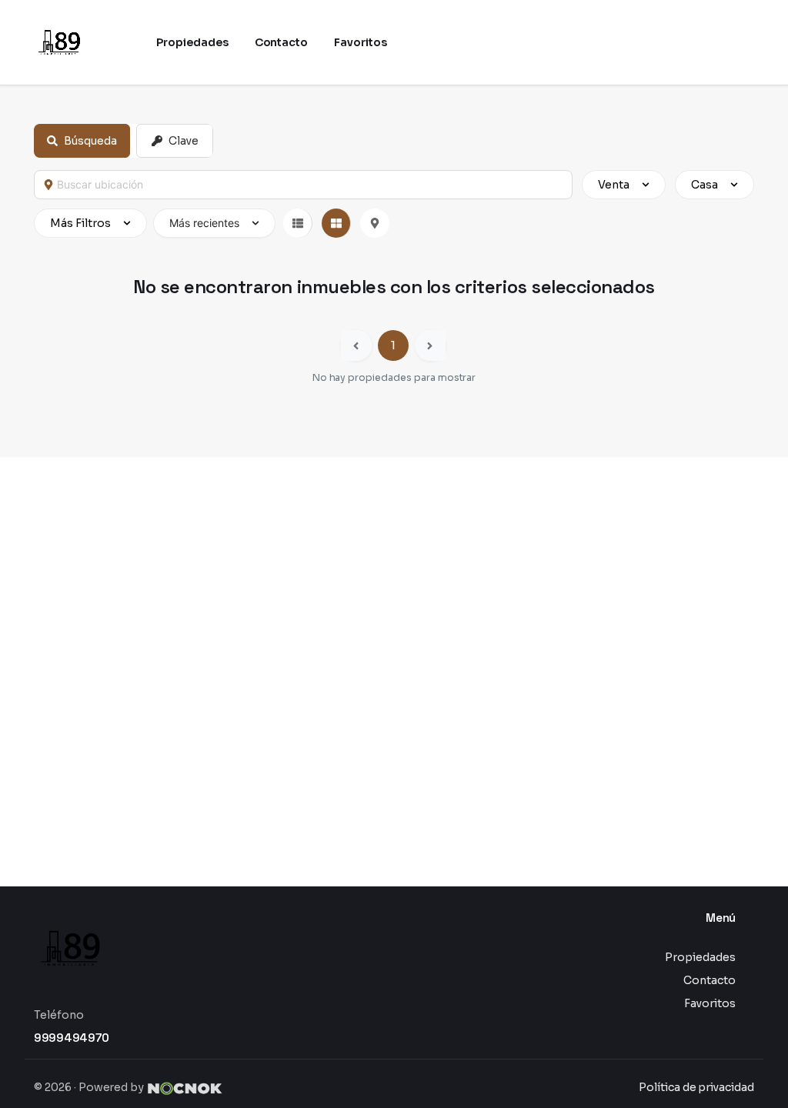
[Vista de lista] (297, 223)
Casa (704, 185)
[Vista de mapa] (374, 223)
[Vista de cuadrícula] (336, 223)
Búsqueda (90, 141)
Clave (184, 141)
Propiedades (700, 957)
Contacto (709, 980)
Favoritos (710, 1003)
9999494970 (71, 1037)
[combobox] (310, 184)
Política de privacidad (696, 1087)
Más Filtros (80, 223)
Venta (613, 185)
